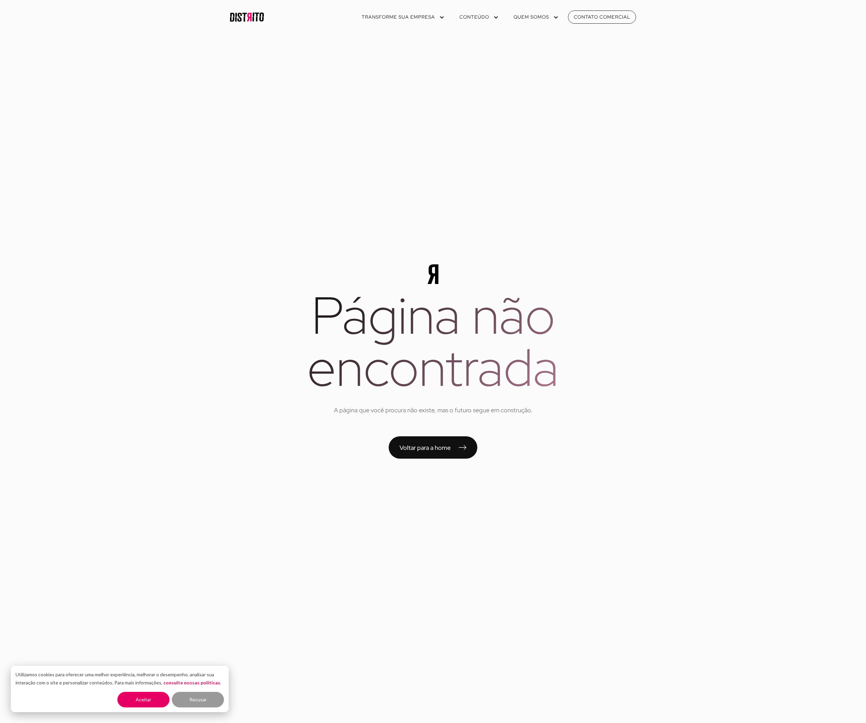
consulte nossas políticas (191, 682)
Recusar (198, 699)
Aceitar (143, 699)
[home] (247, 17)
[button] (402, 17)
